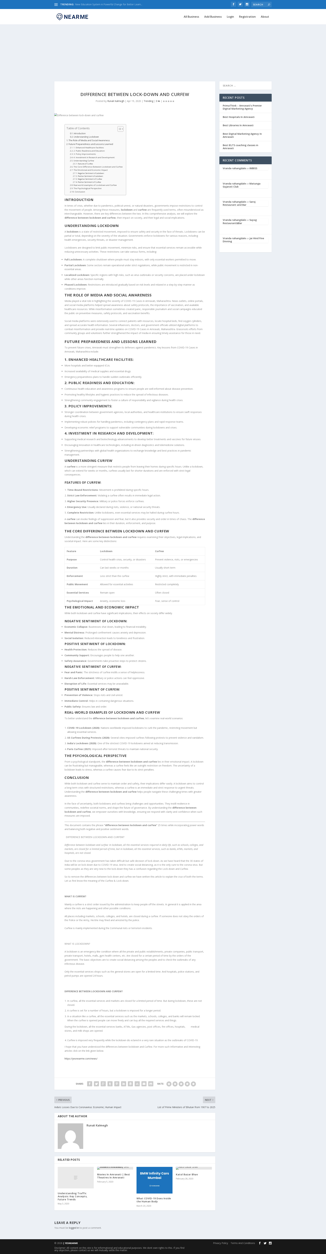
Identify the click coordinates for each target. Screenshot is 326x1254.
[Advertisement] (163, 49)
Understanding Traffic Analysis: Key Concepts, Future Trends (72, 1196)
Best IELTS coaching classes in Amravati (240, 147)
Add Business (213, 17)
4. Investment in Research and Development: (94, 157)
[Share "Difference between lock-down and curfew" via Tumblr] (110, 1083)
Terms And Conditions (243, 1243)
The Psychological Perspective (88, 188)
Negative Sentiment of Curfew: (90, 179)
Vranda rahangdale (234, 168)
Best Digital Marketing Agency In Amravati (242, 135)
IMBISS (253, 168)
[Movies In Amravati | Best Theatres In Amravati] (115, 1168)
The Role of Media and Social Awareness (89, 140)
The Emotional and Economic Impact (91, 170)
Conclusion (80, 191)
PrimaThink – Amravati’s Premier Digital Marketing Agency (242, 107)
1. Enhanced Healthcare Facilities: (89, 147)
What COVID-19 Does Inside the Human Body (154, 1200)
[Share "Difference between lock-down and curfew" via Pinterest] (116, 1083)
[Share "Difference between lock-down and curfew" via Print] (150, 1083)
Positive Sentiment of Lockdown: (90, 176)
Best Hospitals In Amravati (239, 117)
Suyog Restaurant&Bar (240, 221)
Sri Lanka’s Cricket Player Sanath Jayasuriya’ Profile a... (104, 4)
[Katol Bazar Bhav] (194, 1168)
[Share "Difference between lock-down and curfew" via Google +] (103, 1083)
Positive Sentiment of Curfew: (89, 182)
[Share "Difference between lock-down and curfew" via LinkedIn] (123, 1083)
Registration (247, 17)
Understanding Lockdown (86, 136)
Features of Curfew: (85, 164)
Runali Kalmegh (115, 101)
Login (230, 17)
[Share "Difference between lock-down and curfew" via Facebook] (89, 1083)
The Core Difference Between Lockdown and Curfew (98, 166)
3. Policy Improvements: (85, 154)
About (265, 17)
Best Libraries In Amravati (238, 125)
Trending (148, 101)
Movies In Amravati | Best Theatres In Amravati (113, 1176)
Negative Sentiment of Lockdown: (91, 173)
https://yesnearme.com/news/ (81, 1058)
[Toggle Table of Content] (119, 129)
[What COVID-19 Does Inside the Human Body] (155, 1180)
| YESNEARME (70, 1243)
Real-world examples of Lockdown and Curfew (95, 185)
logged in (74, 1227)
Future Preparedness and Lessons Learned (91, 144)
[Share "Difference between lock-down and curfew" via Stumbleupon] (137, 1083)
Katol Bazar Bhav (187, 1174)
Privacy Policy (220, 1243)
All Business (191, 17)
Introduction (80, 133)
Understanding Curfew (84, 160)
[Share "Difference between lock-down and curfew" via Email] (144, 1083)
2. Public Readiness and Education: (89, 150)
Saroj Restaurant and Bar (239, 203)
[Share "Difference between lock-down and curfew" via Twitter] (96, 1083)
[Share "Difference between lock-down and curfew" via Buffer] (130, 1083)
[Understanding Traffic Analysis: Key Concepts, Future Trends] (76, 1177)
